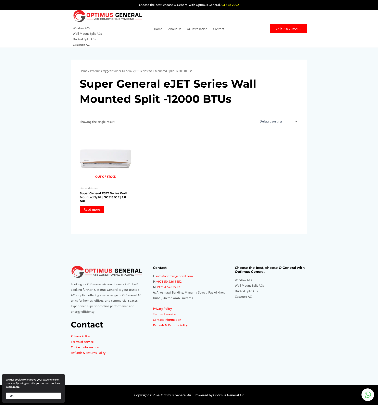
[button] (288, 28)
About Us (174, 29)
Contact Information (85, 347)
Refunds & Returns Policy (88, 353)
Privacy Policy (80, 336)
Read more (92, 209)
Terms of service (82, 342)
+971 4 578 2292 (168, 287)
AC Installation (197, 29)
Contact (218, 29)
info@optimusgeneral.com (174, 276)
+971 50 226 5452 (169, 281)
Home (158, 29)
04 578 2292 (230, 5)
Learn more (12, 387)
